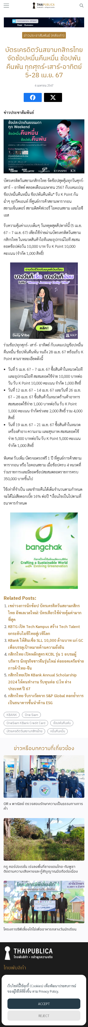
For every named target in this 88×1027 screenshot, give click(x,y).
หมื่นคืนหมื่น (57, 731)
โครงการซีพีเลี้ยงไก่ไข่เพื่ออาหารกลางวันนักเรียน (40, 929)
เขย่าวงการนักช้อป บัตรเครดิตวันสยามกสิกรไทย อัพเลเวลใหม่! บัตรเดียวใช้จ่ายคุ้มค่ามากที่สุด (44, 612)
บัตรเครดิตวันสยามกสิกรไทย (24, 731)
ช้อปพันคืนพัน (62, 723)
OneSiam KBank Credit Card (26, 723)
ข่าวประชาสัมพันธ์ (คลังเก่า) (44, 35)
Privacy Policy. (49, 991)
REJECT (44, 1015)
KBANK (12, 715)
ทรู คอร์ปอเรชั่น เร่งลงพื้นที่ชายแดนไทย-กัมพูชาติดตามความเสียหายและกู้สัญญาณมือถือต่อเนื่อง (41, 869)
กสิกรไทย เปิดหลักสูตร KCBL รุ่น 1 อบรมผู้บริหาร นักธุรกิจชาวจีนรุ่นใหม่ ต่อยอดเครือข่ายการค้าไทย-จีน (46, 661)
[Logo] (44, 5)
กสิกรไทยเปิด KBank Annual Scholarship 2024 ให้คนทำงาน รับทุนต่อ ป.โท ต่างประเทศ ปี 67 (42, 681)
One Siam (31, 715)
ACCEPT (44, 1003)
